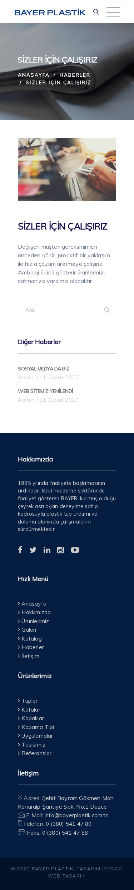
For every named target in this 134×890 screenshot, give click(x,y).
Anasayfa (34, 75)
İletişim (29, 656)
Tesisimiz (32, 744)
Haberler (75, 75)
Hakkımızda (35, 612)
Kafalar (30, 709)
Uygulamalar (36, 735)
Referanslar (35, 753)
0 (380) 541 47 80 (68, 823)
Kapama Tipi (37, 727)
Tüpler (29, 700)
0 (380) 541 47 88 (65, 832)
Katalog (31, 638)
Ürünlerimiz (34, 621)
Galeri (28, 629)
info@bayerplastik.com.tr (76, 815)
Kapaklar (32, 718)
